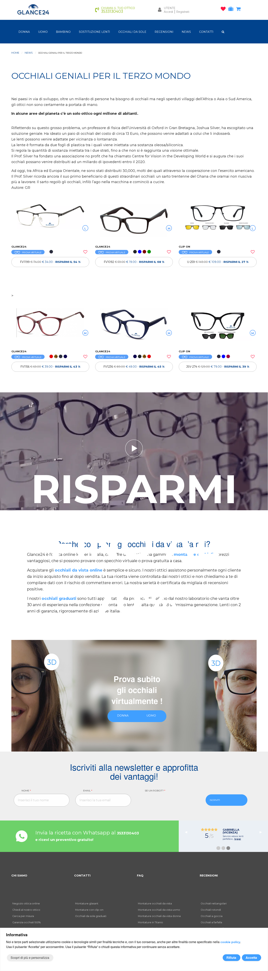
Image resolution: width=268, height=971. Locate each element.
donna (24, 32)
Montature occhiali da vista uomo (159, 909)
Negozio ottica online (26, 903)
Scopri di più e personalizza (30, 957)
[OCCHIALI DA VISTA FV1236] (134, 327)
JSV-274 (217, 366)
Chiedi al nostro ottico (26, 909)
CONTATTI (206, 32)
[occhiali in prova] (231, 9)
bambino (63, 32)
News (29, 52)
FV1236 (133, 366)
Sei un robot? (155, 790)
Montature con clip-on (89, 909)
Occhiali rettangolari (214, 903)
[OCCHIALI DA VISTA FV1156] (50, 327)
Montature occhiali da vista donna (159, 916)
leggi (237, 839)
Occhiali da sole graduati (90, 916)
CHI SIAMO (19, 875)
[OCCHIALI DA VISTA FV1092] (134, 222)
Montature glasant (86, 903)
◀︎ (187, 832)
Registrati (182, 12)
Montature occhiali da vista (155, 903)
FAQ (140, 875)
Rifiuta (231, 957)
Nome (26, 790)
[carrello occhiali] (239, 9)
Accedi (168, 12)
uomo (43, 32)
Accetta (251, 957)
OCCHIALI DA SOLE (132, 32)
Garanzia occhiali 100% (26, 922)
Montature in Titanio (150, 922)
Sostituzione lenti (94, 32)
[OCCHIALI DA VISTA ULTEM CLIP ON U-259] (218, 222)
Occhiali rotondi (211, 909)
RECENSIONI (164, 32)
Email (87, 790)
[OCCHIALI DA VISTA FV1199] (50, 222)
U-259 (217, 262)
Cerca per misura (23, 916)
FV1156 (50, 366)
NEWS (186, 32)
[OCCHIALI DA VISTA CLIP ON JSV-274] (218, 327)
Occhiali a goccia (211, 916)
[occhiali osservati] (224, 9)
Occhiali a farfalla (211, 922)
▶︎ (262, 832)
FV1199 (50, 262)
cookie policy (230, 942)
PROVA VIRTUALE (31, 252)
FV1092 (134, 262)
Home (15, 52)
